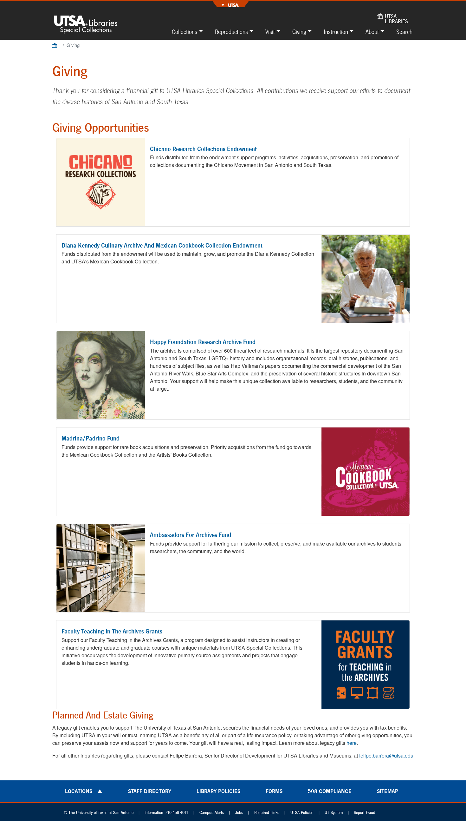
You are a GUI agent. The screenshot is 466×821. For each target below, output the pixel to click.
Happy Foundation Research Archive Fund (203, 341)
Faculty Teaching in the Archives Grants (111, 631)
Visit (270, 31)
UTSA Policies (302, 812)
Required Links (266, 812)
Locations (78, 791)
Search (404, 31)
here (351, 742)
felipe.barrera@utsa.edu (386, 755)
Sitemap (387, 791)
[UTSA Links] (230, 4)
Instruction (336, 31)
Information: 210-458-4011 (166, 812)
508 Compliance (330, 791)
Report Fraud (364, 812)
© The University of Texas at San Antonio (98, 812)
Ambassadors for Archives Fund (190, 534)
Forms (274, 791)
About (372, 31)
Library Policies (218, 791)
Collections (184, 31)
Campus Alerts (211, 812)
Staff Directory (149, 791)
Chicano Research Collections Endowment (203, 148)
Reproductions (231, 31)
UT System (334, 812)
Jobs (239, 812)
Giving (299, 31)
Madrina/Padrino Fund (90, 438)
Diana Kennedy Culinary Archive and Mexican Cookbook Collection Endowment (161, 245)
